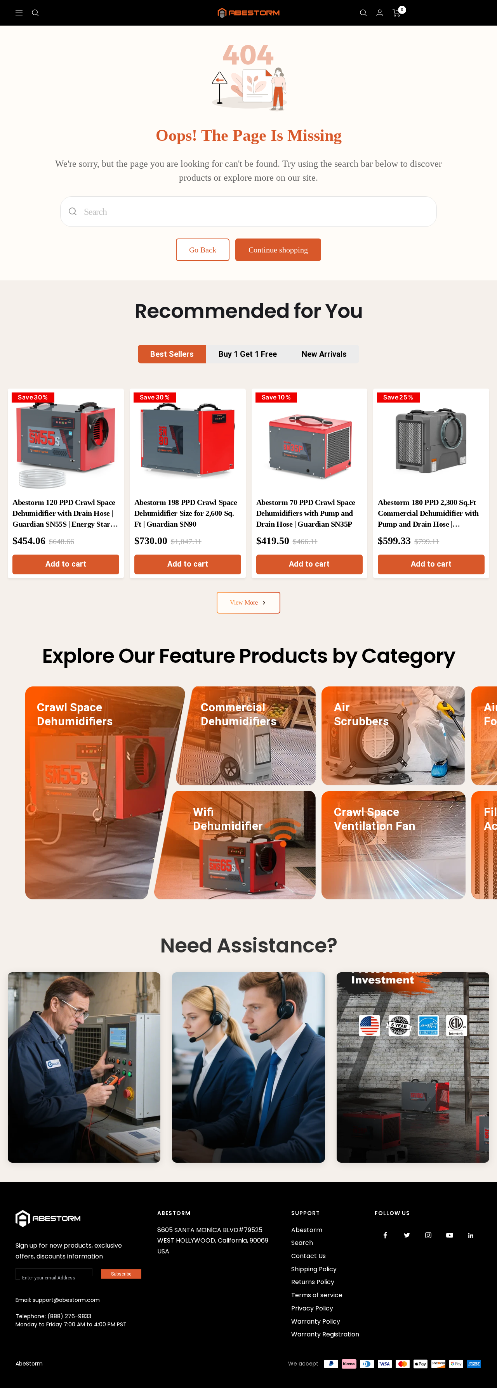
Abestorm (306, 1230)
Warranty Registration (325, 1334)
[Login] (379, 12)
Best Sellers (172, 354)
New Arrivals (324, 354)
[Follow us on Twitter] (406, 1235)
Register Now (386, 1148)
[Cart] (397, 13)
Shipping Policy (314, 1269)
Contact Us (218, 1148)
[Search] (35, 12)
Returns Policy (312, 1281)
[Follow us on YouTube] (449, 1235)
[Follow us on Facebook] (385, 1235)
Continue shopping (278, 249)
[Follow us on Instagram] (428, 1235)
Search (302, 1242)
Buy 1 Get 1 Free (248, 354)
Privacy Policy (312, 1308)
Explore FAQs (56, 1148)
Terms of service (316, 1295)
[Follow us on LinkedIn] (470, 1235)
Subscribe (121, 1274)
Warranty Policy (315, 1321)
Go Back (202, 249)
